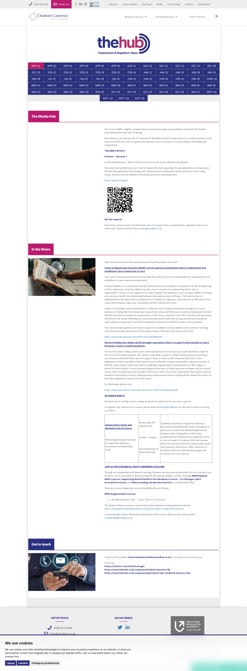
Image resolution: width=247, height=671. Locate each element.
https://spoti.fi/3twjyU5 (116, 180)
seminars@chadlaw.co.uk (168, 407)
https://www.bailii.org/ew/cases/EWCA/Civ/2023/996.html (133, 336)
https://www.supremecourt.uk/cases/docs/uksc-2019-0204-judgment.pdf (141, 389)
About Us (113, 4)
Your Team (147, 4)
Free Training (173, 4)
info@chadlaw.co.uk (63, 634)
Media (160, 4)
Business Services (134, 16)
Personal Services (165, 16)
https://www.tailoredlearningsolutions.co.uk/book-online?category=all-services (144, 508)
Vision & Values (129, 4)
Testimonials (203, 4)
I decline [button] (23, 663)
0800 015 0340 (41, 4)
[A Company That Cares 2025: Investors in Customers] (94, 3)
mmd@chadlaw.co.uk (151, 228)
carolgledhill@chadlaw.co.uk (119, 517)
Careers (189, 4)
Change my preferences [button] (45, 663)
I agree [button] (10, 663)
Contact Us (63, 4)
